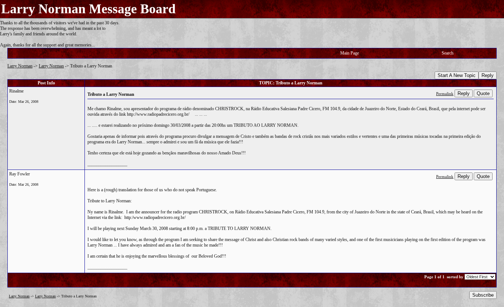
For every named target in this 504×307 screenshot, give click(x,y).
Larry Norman (19, 66)
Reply (487, 75)
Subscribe (483, 295)
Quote (483, 93)
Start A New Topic (457, 75)
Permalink (444, 93)
